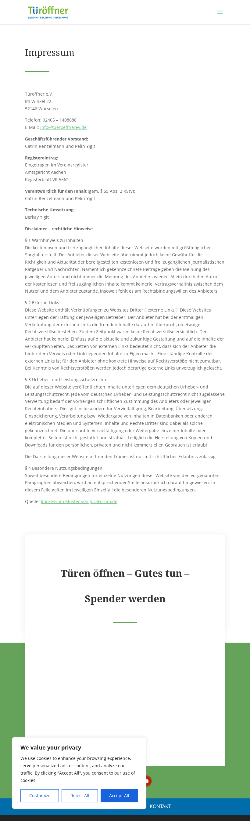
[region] (79, 773)
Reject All (79, 795)
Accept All (119, 795)
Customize (40, 795)
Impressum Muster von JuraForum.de (79, 501)
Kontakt (160, 806)
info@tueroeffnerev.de (63, 127)
